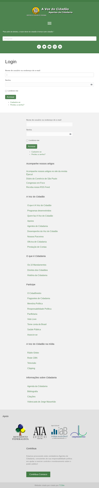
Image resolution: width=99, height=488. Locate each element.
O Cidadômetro (34, 293)
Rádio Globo (33, 353)
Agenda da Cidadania (37, 386)
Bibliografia (32, 391)
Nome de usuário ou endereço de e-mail (22, 70)
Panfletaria (32, 314)
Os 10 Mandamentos (36, 265)
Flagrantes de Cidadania (38, 298)
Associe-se (32, 335)
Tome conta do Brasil (37, 324)
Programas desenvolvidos (39, 211)
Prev (14, 432)
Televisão (31, 363)
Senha (8, 80)
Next (85, 432)
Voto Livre (31, 319)
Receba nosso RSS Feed (38, 187)
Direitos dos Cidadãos (37, 270)
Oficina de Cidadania (37, 242)
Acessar (10, 97)
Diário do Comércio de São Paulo (41, 179)
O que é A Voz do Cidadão (39, 205)
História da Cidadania (37, 275)
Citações (31, 396)
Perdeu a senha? (17, 105)
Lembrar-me (13, 91)
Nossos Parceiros (35, 236)
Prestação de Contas (37, 247)
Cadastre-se (15, 102)
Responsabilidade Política (39, 309)
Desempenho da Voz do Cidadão (42, 231)
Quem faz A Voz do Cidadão (40, 216)
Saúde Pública (34, 329)
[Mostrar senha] (91, 84)
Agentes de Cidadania (37, 226)
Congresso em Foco (35, 183)
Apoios (30, 221)
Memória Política (35, 303)
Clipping (31, 368)
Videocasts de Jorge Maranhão (41, 402)
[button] (49, 23)
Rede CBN (32, 358)
